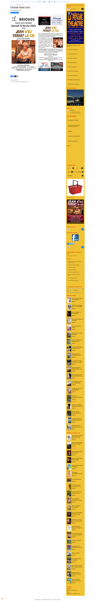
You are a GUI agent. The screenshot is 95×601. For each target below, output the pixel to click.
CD (41, 1)
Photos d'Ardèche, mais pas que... (75, 280)
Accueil (22, 1)
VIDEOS (70, 131)
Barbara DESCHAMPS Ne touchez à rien (77, 436)
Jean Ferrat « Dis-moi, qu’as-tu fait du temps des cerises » (77, 520)
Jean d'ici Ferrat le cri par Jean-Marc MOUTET (74, 126)
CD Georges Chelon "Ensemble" (76, 559)
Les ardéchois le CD (76, 479)
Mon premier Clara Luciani (76, 326)
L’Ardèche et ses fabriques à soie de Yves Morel (76, 573)
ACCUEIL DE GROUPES (74, 136)
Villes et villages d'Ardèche (75, 277)
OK (82, 8)
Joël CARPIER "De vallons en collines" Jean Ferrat (77, 527)
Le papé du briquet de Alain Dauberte (77, 389)
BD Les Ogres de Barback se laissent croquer (76, 580)
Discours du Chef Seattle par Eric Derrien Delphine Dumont (77, 426)
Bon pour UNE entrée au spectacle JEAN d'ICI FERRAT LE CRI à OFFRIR (77, 534)
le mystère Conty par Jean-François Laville (77, 361)
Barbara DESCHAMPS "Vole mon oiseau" (77, 513)
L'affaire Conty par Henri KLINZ (76, 506)
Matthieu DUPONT (76, 540)
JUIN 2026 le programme (72, 66)
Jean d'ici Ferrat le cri (27, 1)
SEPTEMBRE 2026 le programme (74, 79)
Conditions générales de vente (47, 599)
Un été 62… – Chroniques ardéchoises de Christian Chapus (77, 396)
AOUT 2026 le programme (65, 1)
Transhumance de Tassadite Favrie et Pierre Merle (76, 354)
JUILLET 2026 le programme (73, 71)
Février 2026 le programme (73, 49)
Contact (33, 1)
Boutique (57, 1)
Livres (46, 1)
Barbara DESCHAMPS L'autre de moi (77, 452)
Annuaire (36, 1)
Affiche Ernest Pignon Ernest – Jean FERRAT (77, 306)
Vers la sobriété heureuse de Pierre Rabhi (76, 412)
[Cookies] (2, 598)
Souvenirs (70, 175)
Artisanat (51, 1)
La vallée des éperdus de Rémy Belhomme (77, 419)
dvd (68, 168)
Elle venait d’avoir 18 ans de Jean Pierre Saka (77, 375)
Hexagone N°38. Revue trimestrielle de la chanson (77, 347)
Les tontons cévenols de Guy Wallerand (77, 382)
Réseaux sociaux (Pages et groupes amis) (75, 275)
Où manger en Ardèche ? (75, 269)
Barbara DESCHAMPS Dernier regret (77, 459)
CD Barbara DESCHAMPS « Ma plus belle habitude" (77, 473)
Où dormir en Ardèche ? (75, 267)
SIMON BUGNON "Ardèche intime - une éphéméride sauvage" (77, 368)
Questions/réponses (73, 141)
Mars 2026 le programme (72, 53)
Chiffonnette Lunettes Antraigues (77, 333)
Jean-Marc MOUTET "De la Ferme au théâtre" (77, 492)
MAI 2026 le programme (72, 62)
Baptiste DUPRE (76, 553)
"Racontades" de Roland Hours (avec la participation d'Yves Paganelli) (77, 546)
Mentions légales (38, 599)
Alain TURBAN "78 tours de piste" (76, 313)
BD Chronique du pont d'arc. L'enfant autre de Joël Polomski (77, 566)
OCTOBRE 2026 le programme (73, 84)
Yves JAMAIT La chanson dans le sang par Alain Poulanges (77, 499)
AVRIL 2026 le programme (72, 58)
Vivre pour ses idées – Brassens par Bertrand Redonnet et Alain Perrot (77, 405)
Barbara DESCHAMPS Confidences (77, 466)
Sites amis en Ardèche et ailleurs (75, 264)
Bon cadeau (78, 172)
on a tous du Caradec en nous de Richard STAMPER (77, 299)
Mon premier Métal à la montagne (77, 320)
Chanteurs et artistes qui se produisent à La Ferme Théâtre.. (75, 262)
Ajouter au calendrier (15, 12)
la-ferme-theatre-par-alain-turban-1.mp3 (74, 292)
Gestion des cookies (56, 599)
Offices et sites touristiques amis (75, 272)
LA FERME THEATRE (73, 120)
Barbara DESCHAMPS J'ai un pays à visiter (77, 443)
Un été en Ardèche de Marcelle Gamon (77, 340)
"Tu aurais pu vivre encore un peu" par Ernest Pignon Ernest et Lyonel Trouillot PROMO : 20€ (77, 485)
